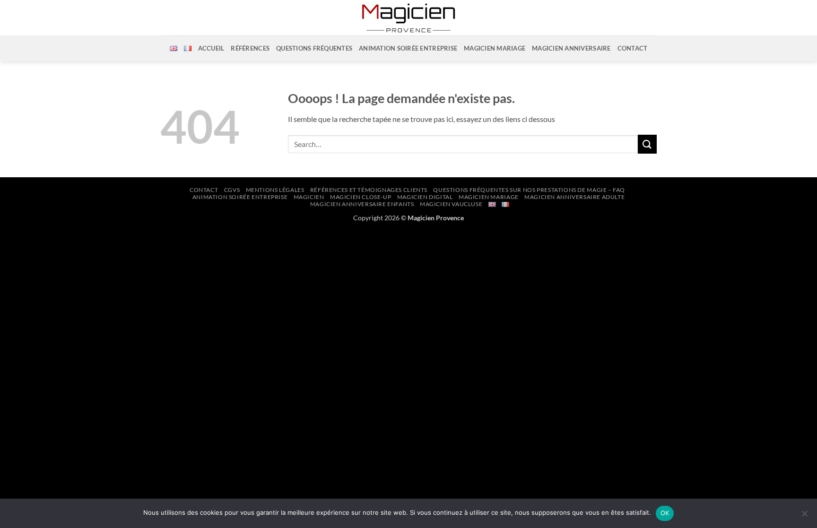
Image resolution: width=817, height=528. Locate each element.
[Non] (804, 516)
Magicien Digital (425, 196)
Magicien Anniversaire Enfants (362, 204)
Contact (632, 48)
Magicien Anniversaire (571, 48)
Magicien (309, 196)
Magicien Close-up (360, 196)
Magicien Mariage (494, 48)
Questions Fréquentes (314, 48)
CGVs (232, 189)
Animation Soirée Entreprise (240, 196)
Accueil (211, 48)
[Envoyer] (647, 144)
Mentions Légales (275, 189)
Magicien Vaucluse (451, 204)
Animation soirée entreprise (408, 48)
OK (665, 513)
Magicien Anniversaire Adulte (574, 196)
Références (250, 48)
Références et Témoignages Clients (368, 189)
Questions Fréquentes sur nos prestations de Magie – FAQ (529, 189)
